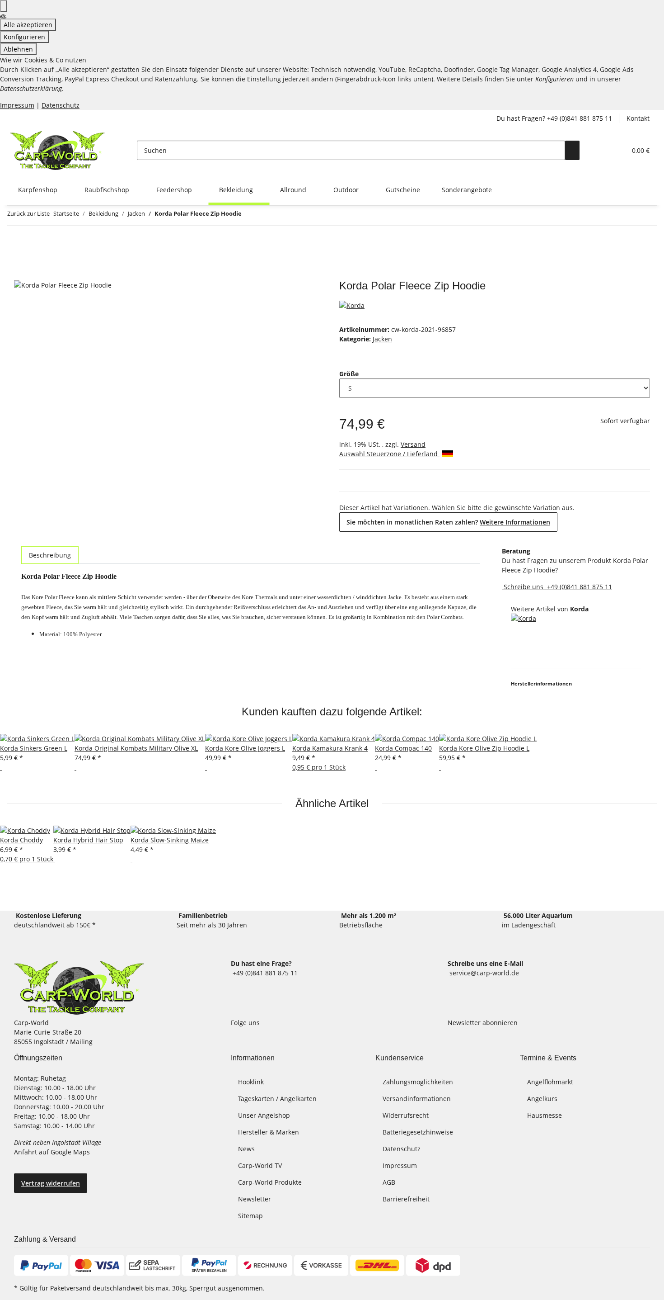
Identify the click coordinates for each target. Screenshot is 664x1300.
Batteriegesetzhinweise (418, 1132)
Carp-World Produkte (270, 1182)
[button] (601, 150)
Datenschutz (60, 105)
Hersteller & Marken (268, 1132)
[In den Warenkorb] (21, 274)
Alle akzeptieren (28, 24)
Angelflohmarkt (550, 1082)
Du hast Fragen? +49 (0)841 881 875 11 (554, 118)
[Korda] (352, 304)
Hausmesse (544, 1115)
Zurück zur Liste (28, 213)
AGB (389, 1182)
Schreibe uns (523, 586)
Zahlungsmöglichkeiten (418, 1082)
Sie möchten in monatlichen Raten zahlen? (448, 522)
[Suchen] (572, 150)
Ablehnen (18, 49)
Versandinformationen (417, 1098)
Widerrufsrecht (406, 1115)
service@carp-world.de (483, 973)
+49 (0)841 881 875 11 (578, 586)
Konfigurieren (24, 37)
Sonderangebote (467, 189)
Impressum (17, 105)
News (246, 1148)
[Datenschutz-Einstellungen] (3, 6)
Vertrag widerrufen (50, 1183)
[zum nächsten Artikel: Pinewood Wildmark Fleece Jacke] (249, 215)
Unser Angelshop (264, 1115)
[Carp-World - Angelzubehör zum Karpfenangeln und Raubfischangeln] (79, 988)
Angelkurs (542, 1098)
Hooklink (251, 1082)
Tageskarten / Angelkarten (277, 1098)
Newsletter (254, 1199)
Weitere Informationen (515, 522)
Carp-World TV (260, 1165)
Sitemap (250, 1215)
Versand (413, 444)
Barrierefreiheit (406, 1199)
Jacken (382, 339)
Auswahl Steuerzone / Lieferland (389, 453)
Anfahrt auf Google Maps (53, 1152)
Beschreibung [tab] (50, 555)
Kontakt (638, 118)
